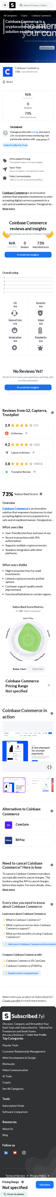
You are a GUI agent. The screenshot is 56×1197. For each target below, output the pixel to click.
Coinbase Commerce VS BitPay (24, 965)
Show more (8, 208)
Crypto (24, 15)
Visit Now (44, 1184)
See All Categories (13, 1088)
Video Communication (15, 1070)
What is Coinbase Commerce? (23, 919)
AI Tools (7, 1076)
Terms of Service (15, 1175)
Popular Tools (10, 1045)
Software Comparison (15, 1111)
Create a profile (11, 1000)
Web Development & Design (19, 1057)
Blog (5, 1135)
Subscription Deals (13, 1105)
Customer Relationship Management (23, 1051)
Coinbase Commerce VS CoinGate (25, 960)
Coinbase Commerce (41, 15)
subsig (34, 131)
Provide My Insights (28, 254)
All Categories (10, 15)
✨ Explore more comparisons (21, 973)
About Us (7, 1128)
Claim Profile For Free (15, 145)
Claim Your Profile (36, 1034)
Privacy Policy (38, 1175)
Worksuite (8, 1064)
